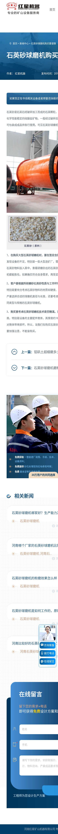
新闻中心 (24, 43)
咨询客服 (48, 645)
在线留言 (48, 661)
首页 (52, 9)
